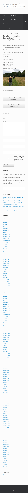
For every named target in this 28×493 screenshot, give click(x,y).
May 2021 (5, 347)
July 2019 (5, 384)
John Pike (18, 40)
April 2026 (5, 226)
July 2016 (5, 458)
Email (4, 144)
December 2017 (6, 423)
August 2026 (5, 218)
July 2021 (5, 343)
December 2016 (6, 448)
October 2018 (6, 403)
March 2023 (5, 302)
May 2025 (5, 249)
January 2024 (6, 281)
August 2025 (5, 242)
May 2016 (5, 462)
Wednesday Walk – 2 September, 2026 (11, 200)
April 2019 (5, 390)
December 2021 (6, 333)
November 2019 (6, 376)
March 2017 (5, 442)
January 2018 (6, 421)
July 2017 (5, 434)
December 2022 (6, 308)
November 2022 (6, 310)
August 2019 (5, 382)
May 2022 (5, 323)
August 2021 (5, 341)
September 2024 (6, 265)
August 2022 (5, 316)
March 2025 (5, 253)
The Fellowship (6, 28)
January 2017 (6, 446)
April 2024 (5, 275)
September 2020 (6, 360)
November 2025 (6, 236)
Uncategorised (6, 477)
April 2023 (5, 300)
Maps (4, 19)
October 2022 (6, 312)
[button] (25, 22)
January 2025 (6, 257)
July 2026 (5, 220)
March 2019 (5, 392)
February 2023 (6, 304)
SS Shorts (13, 15)
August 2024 (5, 267)
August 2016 (5, 456)
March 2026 (5, 228)
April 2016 (5, 464)
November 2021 (6, 335)
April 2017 (5, 440)
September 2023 (6, 290)
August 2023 (5, 292)
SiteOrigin (16, 490)
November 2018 (6, 401)
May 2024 (5, 273)
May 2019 (5, 388)
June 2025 (5, 247)
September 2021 (6, 339)
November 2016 (6, 450)
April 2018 (5, 415)
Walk (4, 481)
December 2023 (6, 284)
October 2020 (6, 358)
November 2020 (6, 355)
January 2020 (6, 372)
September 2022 (6, 314)
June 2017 (5, 436)
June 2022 (5, 321)
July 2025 (5, 244)
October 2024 (6, 263)
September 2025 (6, 240)
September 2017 (6, 429)
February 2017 (6, 444)
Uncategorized (10, 90)
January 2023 (6, 306)
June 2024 (5, 271)
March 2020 (5, 368)
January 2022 (6, 331)
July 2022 (5, 318)
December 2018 (6, 399)
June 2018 (5, 411)
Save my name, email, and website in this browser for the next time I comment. (19, 158)
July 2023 (5, 294)
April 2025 (5, 251)
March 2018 (5, 417)
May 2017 (5, 438)
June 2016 (5, 460)
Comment (5, 121)
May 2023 (5, 298)
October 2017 (6, 427)
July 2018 (5, 409)
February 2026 (6, 230)
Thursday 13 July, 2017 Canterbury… (14, 105)
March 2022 (5, 327)
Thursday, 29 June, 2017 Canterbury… (14, 98)
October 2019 (6, 378)
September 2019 (6, 380)
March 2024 (5, 277)
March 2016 (5, 466)
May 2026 (5, 224)
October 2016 (6, 452)
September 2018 (6, 405)
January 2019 (6, 397)
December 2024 (6, 259)
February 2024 (6, 279)
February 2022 (6, 329)
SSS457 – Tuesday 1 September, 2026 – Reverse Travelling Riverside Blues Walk (14, 203)
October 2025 (6, 238)
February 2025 (6, 255)
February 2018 (6, 419)
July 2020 (5, 364)
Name (4, 138)
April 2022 (5, 325)
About (17, 24)
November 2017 (6, 425)
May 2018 (5, 413)
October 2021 (6, 337)
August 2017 (5, 432)
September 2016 (6, 454)
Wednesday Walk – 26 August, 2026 (11, 210)
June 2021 (5, 345)
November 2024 (6, 261)
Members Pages (6, 24)
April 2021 (5, 349)
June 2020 (5, 366)
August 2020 (5, 362)
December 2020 (6, 353)
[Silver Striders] (14, 5)
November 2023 (6, 286)
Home (4, 15)
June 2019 (5, 386)
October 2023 (6, 288)
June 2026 (5, 222)
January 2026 (6, 232)
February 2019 (6, 395)
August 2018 (5, 407)
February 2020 (6, 370)
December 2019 (6, 374)
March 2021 (5, 351)
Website (4, 150)
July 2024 (5, 269)
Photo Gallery (14, 19)
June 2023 (5, 296)
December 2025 (6, 234)
